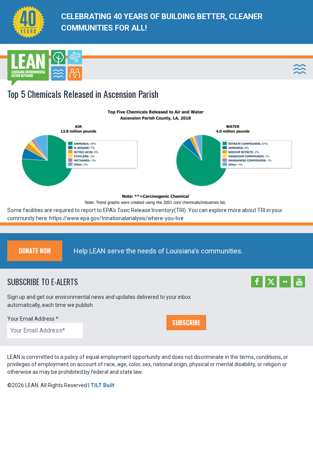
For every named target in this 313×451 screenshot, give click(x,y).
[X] (271, 281)
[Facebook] (257, 281)
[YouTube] (299, 281)
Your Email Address (32, 319)
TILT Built (102, 385)
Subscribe (186, 322)
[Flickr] (285, 281)
